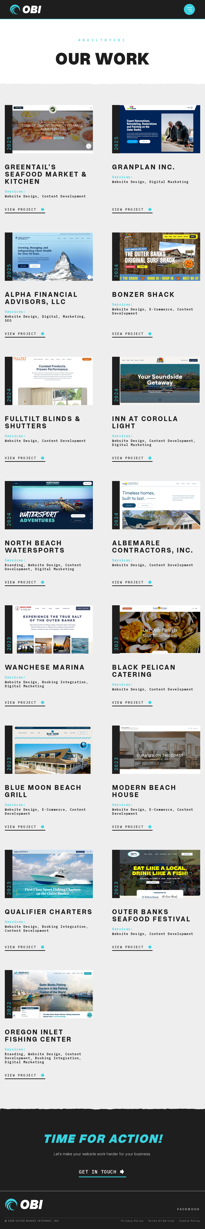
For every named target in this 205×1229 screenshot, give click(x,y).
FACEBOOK (188, 1209)
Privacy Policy (132, 1221)
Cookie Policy (189, 1221)
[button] (189, 9)
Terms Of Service (161, 1221)
